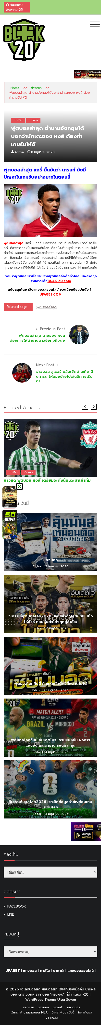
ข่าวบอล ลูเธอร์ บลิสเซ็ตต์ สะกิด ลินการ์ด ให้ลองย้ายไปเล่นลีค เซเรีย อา (64, 376)
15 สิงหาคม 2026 (56, 566)
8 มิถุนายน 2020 (43, 152)
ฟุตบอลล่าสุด (46, 307)
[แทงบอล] (50, 542)
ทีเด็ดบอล (73, 1007)
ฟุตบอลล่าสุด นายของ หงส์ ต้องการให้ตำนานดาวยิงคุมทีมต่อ (37, 338)
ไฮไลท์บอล (85, 1012)
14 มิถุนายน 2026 (56, 752)
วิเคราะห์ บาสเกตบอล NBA (29, 1012)
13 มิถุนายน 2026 (56, 814)
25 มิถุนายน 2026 (56, 690)
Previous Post (52, 329)
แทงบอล (50, 560)
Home (15, 88)
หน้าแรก (28, 1007)
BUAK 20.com (59, 281)
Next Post (45, 365)
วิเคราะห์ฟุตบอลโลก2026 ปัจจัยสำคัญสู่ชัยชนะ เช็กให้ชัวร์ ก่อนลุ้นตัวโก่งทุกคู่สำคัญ (50, 618)
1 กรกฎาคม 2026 (56, 628)
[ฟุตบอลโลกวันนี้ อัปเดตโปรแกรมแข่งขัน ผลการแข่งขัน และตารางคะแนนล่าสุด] (50, 728)
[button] (19, 486)
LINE (10, 914)
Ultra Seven (66, 999)
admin (19, 152)
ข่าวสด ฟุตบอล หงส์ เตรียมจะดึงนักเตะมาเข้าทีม (47, 480)
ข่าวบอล (33, 120)
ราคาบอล (52, 1017)
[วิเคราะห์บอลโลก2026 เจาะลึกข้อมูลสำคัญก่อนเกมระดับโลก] (50, 789)
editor (37, 566)
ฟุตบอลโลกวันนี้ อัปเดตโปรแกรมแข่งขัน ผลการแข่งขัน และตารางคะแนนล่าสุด (50, 742)
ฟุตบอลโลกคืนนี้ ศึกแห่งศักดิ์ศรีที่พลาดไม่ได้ (50, 683)
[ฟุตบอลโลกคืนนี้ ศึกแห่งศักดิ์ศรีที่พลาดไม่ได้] (50, 666)
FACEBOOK (16, 906)
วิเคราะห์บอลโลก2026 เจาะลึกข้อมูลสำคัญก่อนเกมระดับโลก (50, 804)
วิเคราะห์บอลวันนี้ (62, 1012)
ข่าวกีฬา (36, 88)
